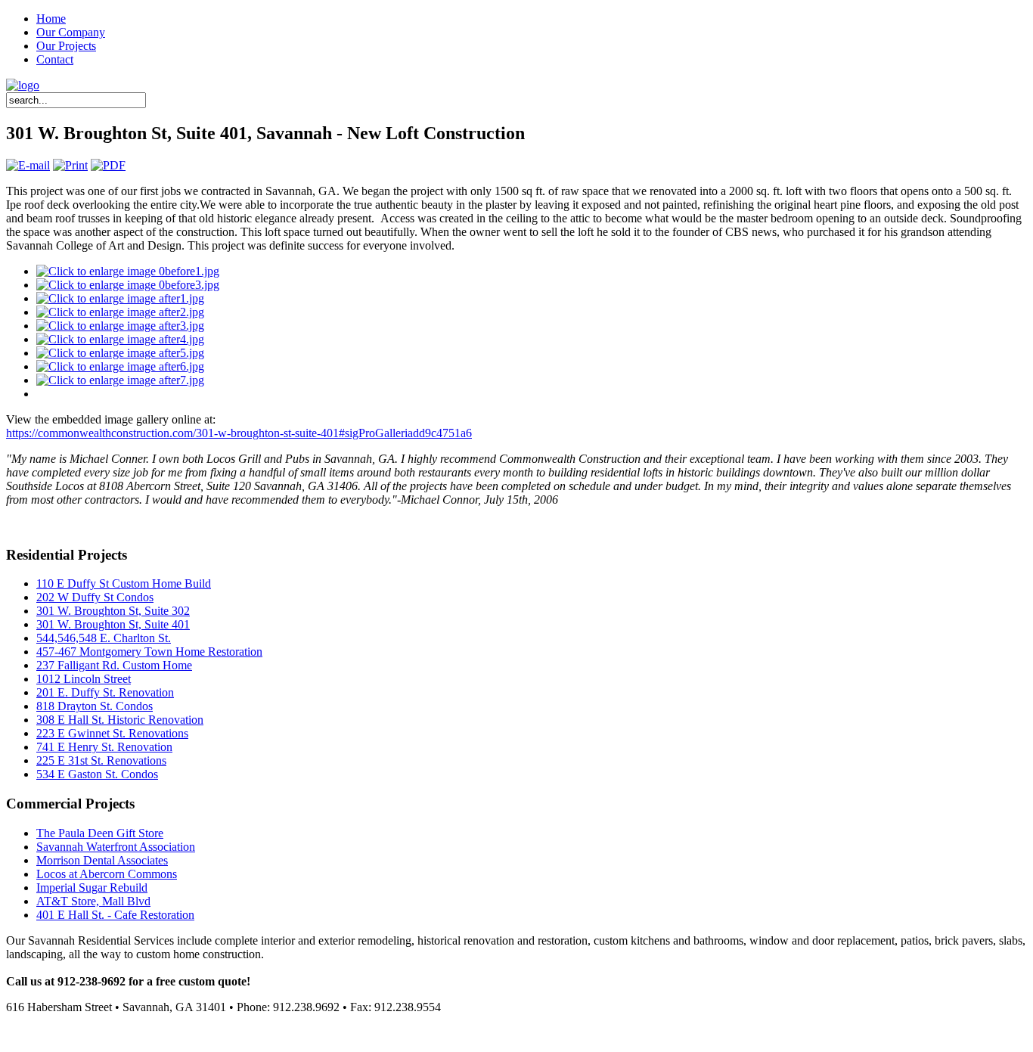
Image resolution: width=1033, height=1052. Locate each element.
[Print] (70, 165)
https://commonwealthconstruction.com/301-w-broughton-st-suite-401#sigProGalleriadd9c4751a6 (239, 433)
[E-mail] (28, 165)
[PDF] (108, 165)
